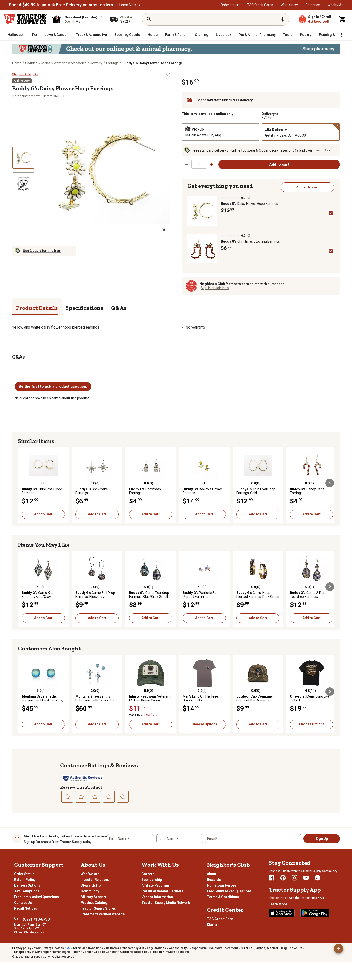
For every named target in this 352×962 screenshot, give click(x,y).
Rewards (214, 880)
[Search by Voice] (282, 19)
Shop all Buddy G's (25, 74)
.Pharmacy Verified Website (103, 914)
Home (16, 63)
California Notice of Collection (141, 952)
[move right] (329, 483)
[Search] (149, 19)
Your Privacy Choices (49, 948)
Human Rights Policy (66, 952)
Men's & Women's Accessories (63, 63)
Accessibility (178, 948)
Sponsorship (152, 880)
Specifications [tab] (84, 307)
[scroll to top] (338, 948)
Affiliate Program (155, 885)
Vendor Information (157, 897)
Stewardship (91, 885)
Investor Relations (95, 880)
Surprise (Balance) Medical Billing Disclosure (271, 948)
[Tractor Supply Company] (25, 19)
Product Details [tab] (37, 307)
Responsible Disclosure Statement (213, 948)
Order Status (24, 874)
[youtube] (306, 878)
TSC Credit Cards (260, 5)
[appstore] (282, 913)
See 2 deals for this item (42, 251)
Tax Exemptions (26, 891)
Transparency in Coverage (30, 952)
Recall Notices (25, 908)
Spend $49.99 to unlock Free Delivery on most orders (61, 4)
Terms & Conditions (223, 897)
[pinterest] (283, 878)
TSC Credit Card (220, 919)
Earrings (112, 63)
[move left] (22, 483)
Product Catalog (94, 903)
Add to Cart (43, 514)
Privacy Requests (177, 952)
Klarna (212, 925)
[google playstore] (314, 913)
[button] (139, 5)
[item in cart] (342, 19)
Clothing (31, 63)
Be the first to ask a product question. (53, 386)
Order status (230, 5)
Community (90, 891)
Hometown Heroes (222, 885)
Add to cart (279, 164)
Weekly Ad (335, 5)
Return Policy (24, 880)
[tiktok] (317, 878)
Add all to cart (307, 187)
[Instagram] (294, 878)
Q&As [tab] (119, 307)
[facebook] (271, 878)
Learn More (128, 5)
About (211, 874)
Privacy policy (21, 948)
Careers (148, 874)
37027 (266, 118)
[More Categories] (341, 34)
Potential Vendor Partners (162, 891)
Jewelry (96, 63)
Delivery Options (27, 885)
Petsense (313, 5)
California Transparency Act (125, 948)
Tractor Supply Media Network (166, 903)
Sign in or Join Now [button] (215, 288)
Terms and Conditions (88, 948)
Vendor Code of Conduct (100, 952)
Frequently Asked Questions (36, 897)
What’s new (289, 5)
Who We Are (90, 874)
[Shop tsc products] (176, 49)
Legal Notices (156, 948)
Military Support (93, 897)
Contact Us (23, 903)
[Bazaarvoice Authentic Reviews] (83, 778)
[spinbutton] (199, 164)
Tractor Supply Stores (98, 908)
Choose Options (204, 724)
